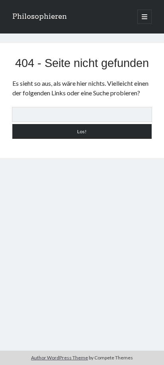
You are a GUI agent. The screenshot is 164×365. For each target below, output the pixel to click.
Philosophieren (39, 17)
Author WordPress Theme (59, 358)
